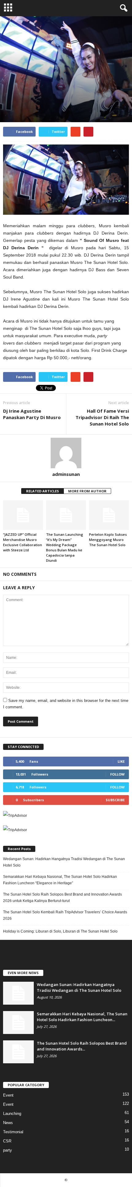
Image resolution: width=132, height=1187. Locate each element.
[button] (122, 8)
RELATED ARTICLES (42, 491)
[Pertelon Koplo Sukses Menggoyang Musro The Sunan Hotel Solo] (109, 515)
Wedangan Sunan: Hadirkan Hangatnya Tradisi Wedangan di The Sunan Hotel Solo (64, 862)
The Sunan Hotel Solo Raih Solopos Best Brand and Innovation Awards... (82, 1046)
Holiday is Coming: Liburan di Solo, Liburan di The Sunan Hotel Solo (60, 931)
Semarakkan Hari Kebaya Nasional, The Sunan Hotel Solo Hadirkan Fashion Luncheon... (82, 1016)
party (42, 94)
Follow (117, 774)
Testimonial (13, 1132)
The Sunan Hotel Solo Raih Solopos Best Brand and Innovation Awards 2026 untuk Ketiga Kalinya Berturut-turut (62, 897)
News (26, 94)
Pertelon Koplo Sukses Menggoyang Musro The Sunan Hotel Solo (108, 539)
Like (121, 761)
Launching (12, 1113)
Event (9, 94)
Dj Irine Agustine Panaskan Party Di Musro (32, 414)
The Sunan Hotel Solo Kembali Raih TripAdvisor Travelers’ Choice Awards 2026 (65, 915)
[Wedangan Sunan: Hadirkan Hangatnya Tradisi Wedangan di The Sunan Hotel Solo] (18, 993)
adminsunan (66, 474)
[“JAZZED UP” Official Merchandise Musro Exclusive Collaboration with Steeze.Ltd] (23, 515)
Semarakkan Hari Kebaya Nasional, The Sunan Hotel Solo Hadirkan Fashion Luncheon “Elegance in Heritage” (60, 880)
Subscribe (115, 800)
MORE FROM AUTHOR (87, 491)
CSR (7, 1141)
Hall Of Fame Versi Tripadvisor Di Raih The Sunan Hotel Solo (102, 417)
